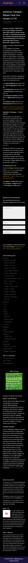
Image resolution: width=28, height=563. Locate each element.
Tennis (6, 314)
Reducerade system (8, 358)
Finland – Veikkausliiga (10, 273)
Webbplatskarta (18, 559)
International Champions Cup (12, 278)
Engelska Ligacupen (9, 263)
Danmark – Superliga (10, 260)
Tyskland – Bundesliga (10, 297)
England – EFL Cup (9, 265)
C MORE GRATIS (7, 349)
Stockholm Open (10, 170)
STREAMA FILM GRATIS (9, 351)
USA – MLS (7, 299)
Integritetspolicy (14, 561)
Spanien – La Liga (9, 289)
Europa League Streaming (11, 270)
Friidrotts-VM (8, 336)
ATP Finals (7, 316)
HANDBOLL (6, 327)
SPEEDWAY (6, 341)
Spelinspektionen (7, 500)
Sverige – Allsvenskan (10, 291)
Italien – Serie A (8, 284)
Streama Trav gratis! (9, 346)
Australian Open (8, 319)
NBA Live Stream (8, 332)
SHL (5, 307)
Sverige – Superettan (10, 294)
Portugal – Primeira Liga (11, 286)
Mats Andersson (8, 21)
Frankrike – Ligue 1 (9, 276)
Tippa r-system (7, 360)
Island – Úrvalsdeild (9, 281)
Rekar (9, 23)
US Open (6, 324)
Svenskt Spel (9, 559)
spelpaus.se (19, 498)
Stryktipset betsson (8, 363)
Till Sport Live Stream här (17, 468)
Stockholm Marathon (10, 339)
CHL (5, 304)
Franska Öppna (8, 322)
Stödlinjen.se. (6, 496)
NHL (5, 309)
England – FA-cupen (9, 268)
